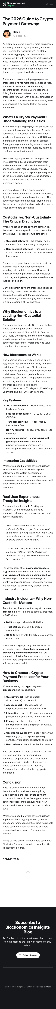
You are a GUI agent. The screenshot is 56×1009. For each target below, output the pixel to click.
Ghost (48, 987)
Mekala (16, 32)
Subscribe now (30, 955)
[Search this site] (47, 4)
